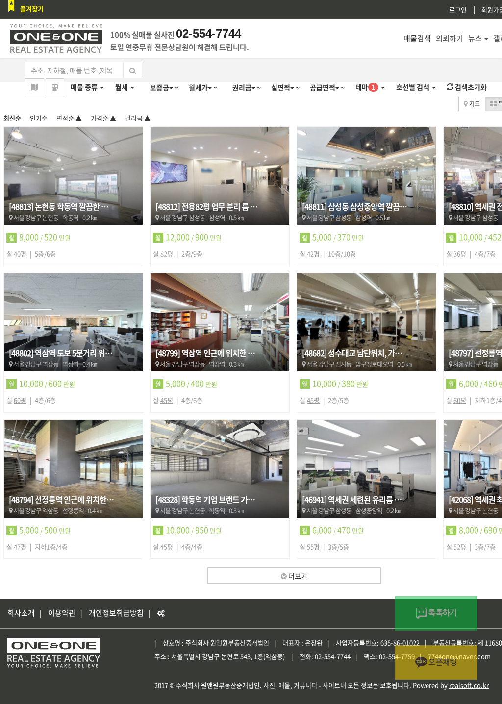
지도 (474, 103)
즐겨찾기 (32, 8)
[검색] (132, 70)
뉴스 (475, 38)
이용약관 (61, 612)
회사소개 (21, 612)
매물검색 (417, 38)
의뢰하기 (449, 38)
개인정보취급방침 (116, 612)
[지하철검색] (55, 86)
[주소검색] (34, 86)
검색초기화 (470, 87)
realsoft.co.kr (469, 685)
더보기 (297, 576)
